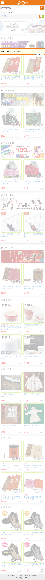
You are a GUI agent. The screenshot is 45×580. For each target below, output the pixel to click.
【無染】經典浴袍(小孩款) (31, 426)
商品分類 (6, 16)
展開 (40, 16)
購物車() (43, 2)
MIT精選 (9, 12)
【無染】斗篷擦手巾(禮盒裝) (9, 426)
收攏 (43, 16)
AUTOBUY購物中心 (22, 2)
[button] (2, 27)
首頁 (3, 12)
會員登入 (39, 2)
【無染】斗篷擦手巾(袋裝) (31, 394)
